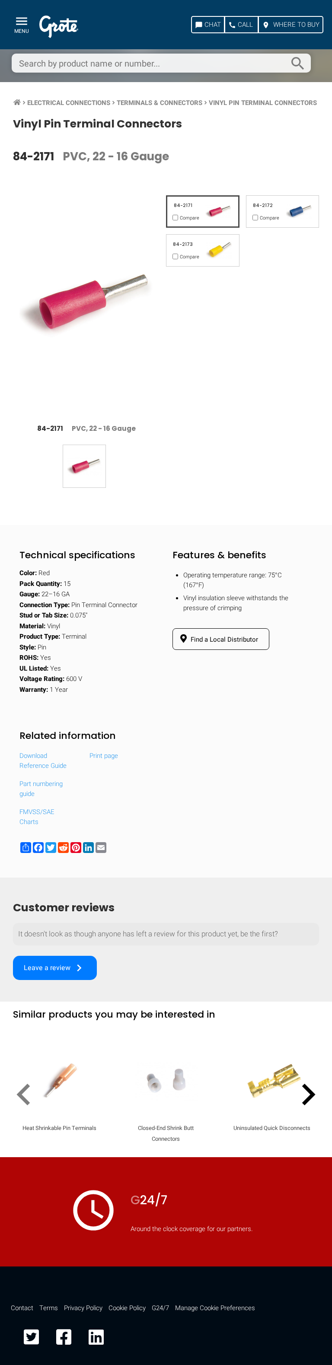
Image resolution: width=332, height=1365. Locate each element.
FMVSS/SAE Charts (36, 817)
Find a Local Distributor (223, 639)
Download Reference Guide (43, 760)
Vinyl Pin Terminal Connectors (263, 103)
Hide (301, 1130)
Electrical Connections (68, 103)
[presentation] (27, 1096)
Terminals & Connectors (159, 103)
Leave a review (55, 968)
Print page (103, 755)
